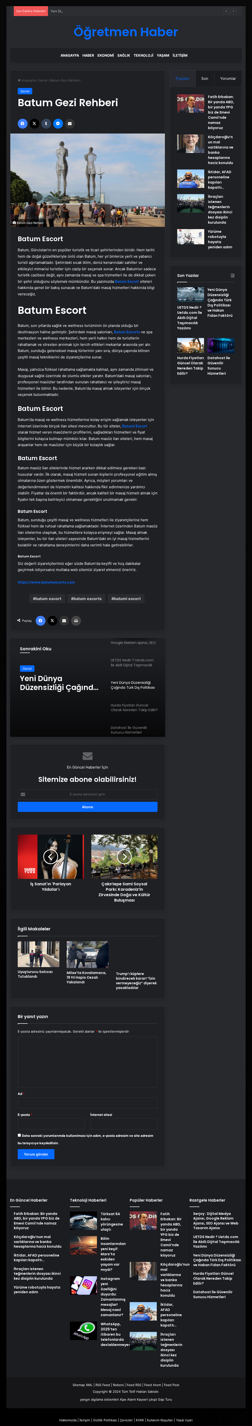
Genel (42, 80)
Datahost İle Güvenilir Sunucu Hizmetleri (218, 365)
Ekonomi (105, 55)
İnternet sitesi (101, 1115)
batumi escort (127, 598)
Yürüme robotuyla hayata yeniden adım (220, 239)
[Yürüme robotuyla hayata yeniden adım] (190, 236)
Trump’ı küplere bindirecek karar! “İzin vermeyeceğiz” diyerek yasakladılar (136, 980)
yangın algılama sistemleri (99, 1399)
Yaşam (163, 55)
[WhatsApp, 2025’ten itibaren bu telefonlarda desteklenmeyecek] (83, 1331)
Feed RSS (134, 1385)
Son (204, 78)
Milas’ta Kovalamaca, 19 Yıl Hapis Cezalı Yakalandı (86, 977)
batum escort (48, 598)
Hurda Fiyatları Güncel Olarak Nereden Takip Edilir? (59, 683)
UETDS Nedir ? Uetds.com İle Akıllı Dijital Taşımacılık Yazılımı (189, 318)
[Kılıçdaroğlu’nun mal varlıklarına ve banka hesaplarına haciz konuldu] (190, 143)
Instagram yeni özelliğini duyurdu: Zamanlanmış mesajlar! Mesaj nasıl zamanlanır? (113, 1296)
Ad (21, 1094)
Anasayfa (70, 55)
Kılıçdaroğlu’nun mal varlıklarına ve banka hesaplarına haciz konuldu (175, 1280)
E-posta (25, 1115)
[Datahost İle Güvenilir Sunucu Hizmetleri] (220, 345)
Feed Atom (152, 1385)
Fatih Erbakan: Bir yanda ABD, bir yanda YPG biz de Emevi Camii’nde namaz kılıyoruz (221, 112)
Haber (88, 55)
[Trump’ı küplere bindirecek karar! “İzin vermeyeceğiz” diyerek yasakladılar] (137, 955)
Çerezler (126, 1420)
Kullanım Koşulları (160, 1420)
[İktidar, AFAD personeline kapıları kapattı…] (190, 178)
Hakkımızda (68, 1420)
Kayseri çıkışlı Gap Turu (154, 1399)
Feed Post (171, 1385)
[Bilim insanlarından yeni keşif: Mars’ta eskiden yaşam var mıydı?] (83, 1245)
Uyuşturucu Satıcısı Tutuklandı (35, 974)
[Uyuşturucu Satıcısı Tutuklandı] (39, 954)
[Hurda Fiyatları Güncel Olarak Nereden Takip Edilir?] (190, 345)
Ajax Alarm (128, 1399)
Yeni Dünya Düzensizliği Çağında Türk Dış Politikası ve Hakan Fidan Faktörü (107, 11)
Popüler (182, 78)
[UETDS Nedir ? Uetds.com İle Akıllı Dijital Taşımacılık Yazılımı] (190, 294)
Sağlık (123, 55)
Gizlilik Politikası (105, 1420)
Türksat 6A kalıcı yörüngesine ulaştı (112, 1221)
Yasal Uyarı (184, 1420)
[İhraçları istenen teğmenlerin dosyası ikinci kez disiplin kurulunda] (190, 203)
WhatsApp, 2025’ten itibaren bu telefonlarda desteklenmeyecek (118, 1334)
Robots (118, 1385)
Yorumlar (228, 78)
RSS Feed (102, 1385)
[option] (87, 687)
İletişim (180, 55)
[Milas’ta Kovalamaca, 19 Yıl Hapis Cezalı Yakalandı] (88, 954)
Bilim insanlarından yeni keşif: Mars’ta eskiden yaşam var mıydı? (113, 1254)
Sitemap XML (83, 1385)
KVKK (140, 1420)
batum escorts (88, 598)
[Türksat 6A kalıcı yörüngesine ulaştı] (83, 1220)
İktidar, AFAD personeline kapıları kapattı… (219, 179)
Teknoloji (143, 55)
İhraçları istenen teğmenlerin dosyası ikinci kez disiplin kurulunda (220, 209)
